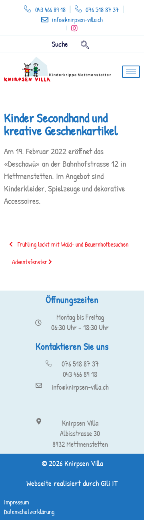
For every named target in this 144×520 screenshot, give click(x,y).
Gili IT (109, 483)
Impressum (16, 502)
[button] (85, 44)
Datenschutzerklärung (29, 511)
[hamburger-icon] (131, 72)
